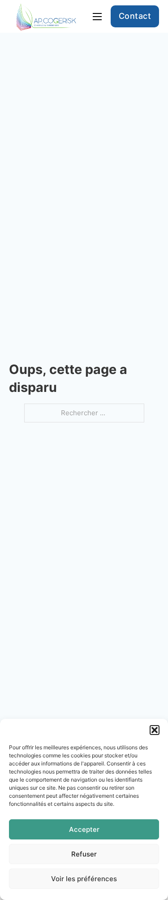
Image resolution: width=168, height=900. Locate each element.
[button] (154, 730)
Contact (135, 16)
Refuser (84, 854)
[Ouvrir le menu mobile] (97, 16)
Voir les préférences (84, 878)
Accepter (84, 829)
